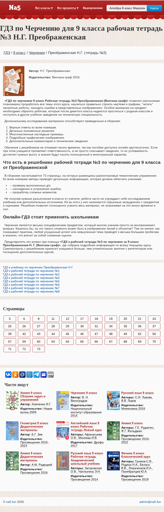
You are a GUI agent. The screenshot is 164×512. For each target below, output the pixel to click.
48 (111, 334)
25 (10, 326)
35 (125, 326)
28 (53, 326)
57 (10, 341)
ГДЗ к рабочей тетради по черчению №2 (31, 274)
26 (24, 326)
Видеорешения (93, 8)
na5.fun (11, 501)
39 (10, 334)
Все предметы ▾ (67, 8)
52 (139, 334)
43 (38, 334)
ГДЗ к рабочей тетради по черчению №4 (31, 277)
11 (53, 318)
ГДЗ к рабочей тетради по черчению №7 (31, 288)
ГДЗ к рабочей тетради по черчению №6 (31, 284)
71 (10, 349)
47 (96, 334)
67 (111, 341)
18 (96, 318)
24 (154, 318)
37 (154, 326)
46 (82, 334)
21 (139, 318)
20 (125, 318)
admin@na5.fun (150, 501)
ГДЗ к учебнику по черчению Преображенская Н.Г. (38, 267)
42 (24, 334)
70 (154, 341)
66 (96, 341)
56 (154, 334)
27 (38, 326)
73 (38, 349)
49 (125, 334)
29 (67, 326)
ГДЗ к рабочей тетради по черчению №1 (31, 270)
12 (67, 318)
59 (24, 341)
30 (82, 326)
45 (67, 334)
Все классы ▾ (44, 8)
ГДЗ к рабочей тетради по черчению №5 (31, 281)
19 (111, 318)
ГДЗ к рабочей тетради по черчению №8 (31, 291)
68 (125, 341)
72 (24, 349)
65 (82, 341)
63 (53, 341)
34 (111, 326)
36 (139, 326)
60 (38, 341)
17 (82, 318)
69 (139, 341)
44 (53, 334)
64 (67, 341)
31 (96, 326)
